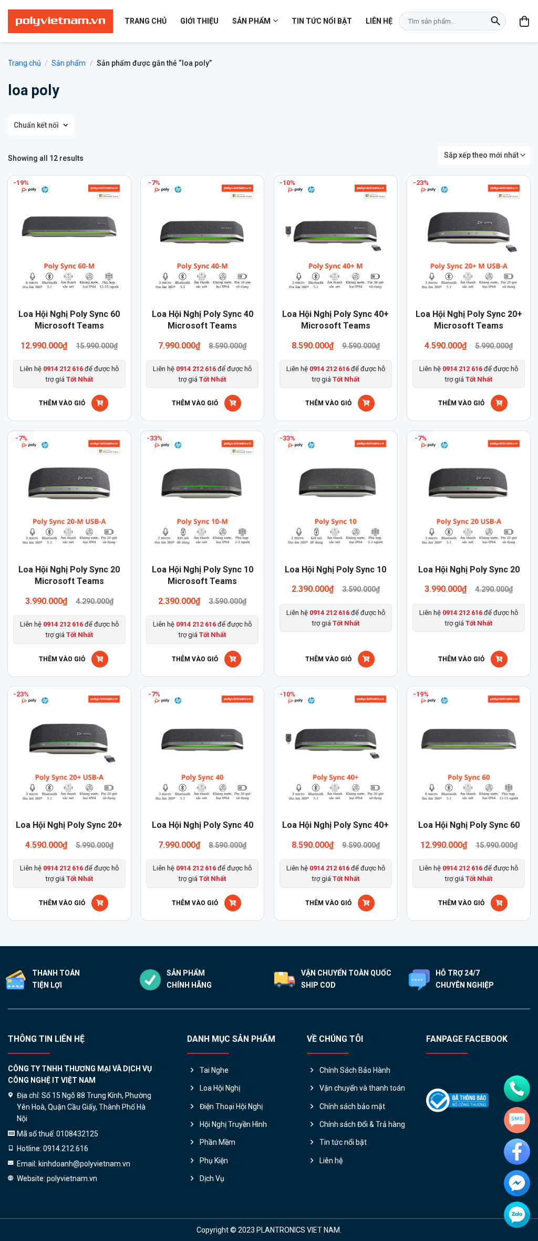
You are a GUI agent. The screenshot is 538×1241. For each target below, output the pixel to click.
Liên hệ (379, 21)
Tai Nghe (214, 1070)
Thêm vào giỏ (62, 403)
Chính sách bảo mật (352, 1106)
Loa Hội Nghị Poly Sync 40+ (335, 825)
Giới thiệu (199, 21)
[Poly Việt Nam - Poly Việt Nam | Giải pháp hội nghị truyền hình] (60, 21)
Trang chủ (146, 21)
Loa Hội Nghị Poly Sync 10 (335, 570)
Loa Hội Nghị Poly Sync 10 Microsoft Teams (202, 575)
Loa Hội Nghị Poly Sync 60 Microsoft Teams (69, 320)
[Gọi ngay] (517, 1088)
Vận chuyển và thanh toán (362, 1088)
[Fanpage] (517, 1152)
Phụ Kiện (214, 1160)
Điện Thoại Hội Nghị (231, 1106)
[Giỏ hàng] (525, 21)
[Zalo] (517, 1215)
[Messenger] (517, 1183)
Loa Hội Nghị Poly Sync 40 (202, 825)
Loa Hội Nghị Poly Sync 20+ (69, 825)
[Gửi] (495, 21)
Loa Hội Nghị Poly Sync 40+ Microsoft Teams (335, 320)
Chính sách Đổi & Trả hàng (362, 1124)
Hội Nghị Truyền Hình (233, 1124)
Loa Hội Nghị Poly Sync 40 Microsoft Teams (202, 320)
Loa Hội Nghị (220, 1088)
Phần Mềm (217, 1142)
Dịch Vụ (212, 1178)
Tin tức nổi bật (322, 21)
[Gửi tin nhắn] (517, 1120)
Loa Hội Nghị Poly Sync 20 (469, 570)
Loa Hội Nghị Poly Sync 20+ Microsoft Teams (469, 320)
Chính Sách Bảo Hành (354, 1070)
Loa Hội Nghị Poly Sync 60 (469, 825)
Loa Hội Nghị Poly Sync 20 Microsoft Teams (69, 575)
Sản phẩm (251, 21)
